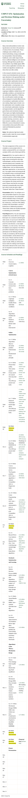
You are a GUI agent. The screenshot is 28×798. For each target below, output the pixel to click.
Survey (21, 692)
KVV (20, 445)
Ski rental (21, 351)
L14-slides (22, 627)
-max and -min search (22, 374)
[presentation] (20, 28)
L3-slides (21, 298)
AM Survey (22, 437)
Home (22, 3)
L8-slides (21, 435)
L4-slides (21, 317)
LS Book (21, 601)
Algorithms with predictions (22, 542)
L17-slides (22, 714)
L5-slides (21, 345)
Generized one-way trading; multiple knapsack (22, 411)
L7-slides (21, 389)
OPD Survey (22, 439)
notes (20, 391)
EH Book (21, 475)
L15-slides (22, 664)
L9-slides (21, 473)
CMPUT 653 (22, 583)
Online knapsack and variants (22, 395)
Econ (20, 686)
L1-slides (21, 262)
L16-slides (22, 682)
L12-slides (22, 575)
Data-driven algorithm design (22, 549)
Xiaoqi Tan (11, 28)
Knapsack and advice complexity (22, 419)
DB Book (21, 304)
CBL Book (21, 477)
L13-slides (22, 599)
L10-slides (22, 500)
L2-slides (21, 283)
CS (23, 686)
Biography (21, 8)
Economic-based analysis (22, 450)
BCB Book (22, 603)
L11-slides (22, 535)
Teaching (12, 8)
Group (22, 6)
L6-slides (21, 362)
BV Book (21, 285)
